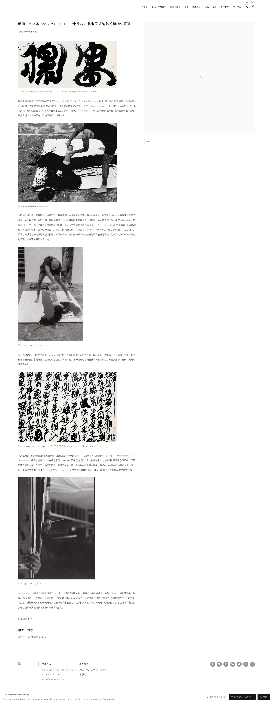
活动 (207, 7)
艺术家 (145, 7)
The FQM (30, 7)
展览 (186, 7)
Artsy (252, 664)
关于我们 (225, 7)
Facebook (212, 664)
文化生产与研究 (159, 7)
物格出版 (196, 7)
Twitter (219, 664)
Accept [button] (263, 697)
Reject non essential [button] (242, 697)
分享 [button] (149, 141)
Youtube (245, 664)
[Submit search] (247, 6)
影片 (215, 7)
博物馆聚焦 (175, 7)
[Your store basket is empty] (253, 7)
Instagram (225, 664)
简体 (253, 2)
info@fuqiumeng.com (53, 679)
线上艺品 (237, 7)
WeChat (232, 664)
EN (246, 2)
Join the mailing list (239, 664)
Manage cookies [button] (217, 697)
